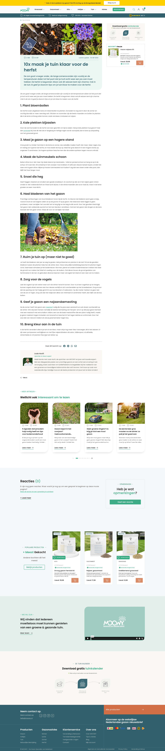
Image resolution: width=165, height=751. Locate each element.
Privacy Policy (122, 749)
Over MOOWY (91, 734)
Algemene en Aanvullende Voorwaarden (101, 749)
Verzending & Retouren (71, 734)
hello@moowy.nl (26, 718)
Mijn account (90, 742)
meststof (49, 307)
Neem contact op (27, 715)
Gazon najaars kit (127, 49)
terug (25, 378)
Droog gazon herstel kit (64, 570)
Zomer (44, 739)
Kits (68, 9)
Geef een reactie (125, 502)
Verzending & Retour (138, 749)
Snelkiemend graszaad (128, 570)
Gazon (22, 734)
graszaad (26, 131)
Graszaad (38, 9)
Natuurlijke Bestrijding (28, 742)
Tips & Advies (26, 20)
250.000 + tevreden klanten (83, 15)
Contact (66, 742)
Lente (44, 737)
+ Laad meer (25, 498)
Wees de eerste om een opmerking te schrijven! (36, 492)
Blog (87, 739)
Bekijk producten (34, 567)
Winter (44, 734)
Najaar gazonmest (94, 570)
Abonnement (119, 9)
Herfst (44, 742)
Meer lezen (24, 633)
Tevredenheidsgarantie (71, 737)
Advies (104, 9)
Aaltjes (80, 9)
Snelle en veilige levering (59, 15)
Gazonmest (54, 9)
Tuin (92, 9)
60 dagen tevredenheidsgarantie (33, 15)
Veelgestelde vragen (70, 739)
